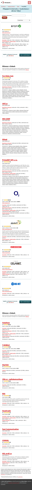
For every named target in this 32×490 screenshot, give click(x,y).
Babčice (10, 90)
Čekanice (18, 91)
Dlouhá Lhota (14, 147)
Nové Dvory (18, 129)
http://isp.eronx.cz (6, 32)
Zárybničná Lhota (16, 133)
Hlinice (18, 95)
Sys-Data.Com (7, 76)
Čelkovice (23, 91)
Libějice (11, 151)
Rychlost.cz (3, 6)
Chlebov (10, 97)
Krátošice (7, 151)
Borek (25, 90)
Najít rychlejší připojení (25, 55)
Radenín (11, 131)
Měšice (17, 110)
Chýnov (9, 128)
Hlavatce (10, 95)
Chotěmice (10, 181)
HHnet (4, 139)
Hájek (26, 93)
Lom (15, 151)
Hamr (6, 95)
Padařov (4, 154)
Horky (21, 95)
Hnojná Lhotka (10, 148)
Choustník (4, 128)
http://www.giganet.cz (7, 229)
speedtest (3, 474)
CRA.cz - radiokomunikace (12, 379)
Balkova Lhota (16, 90)
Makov (17, 151)
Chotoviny (26, 127)
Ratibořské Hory (17, 131)
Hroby (20, 96)
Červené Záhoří (18, 178)
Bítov (21, 146)
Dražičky (12, 93)
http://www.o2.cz (6, 203)
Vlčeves (27, 69)
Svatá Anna (24, 111)
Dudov (22, 93)
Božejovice (4, 91)
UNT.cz (5, 104)
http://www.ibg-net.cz (7, 291)
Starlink (5, 365)
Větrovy (7, 113)
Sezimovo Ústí (18, 111)
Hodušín (11, 180)
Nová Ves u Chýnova (11, 129)
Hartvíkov (4, 127)
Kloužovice (18, 128)
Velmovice (4, 133)
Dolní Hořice (26, 125)
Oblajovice (24, 129)
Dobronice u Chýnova (7, 92)
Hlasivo (4, 180)
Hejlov (27, 179)
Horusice (16, 96)
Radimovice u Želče (10, 111)
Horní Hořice (26, 95)
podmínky (20, 476)
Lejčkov (23, 128)
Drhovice (17, 93)
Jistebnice (13, 150)
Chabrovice (4, 97)
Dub (20, 93)
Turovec (24, 132)
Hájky (3, 95)
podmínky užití (16, 483)
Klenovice (21, 183)
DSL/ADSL (4, 40)
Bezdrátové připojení (6, 86)
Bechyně (17, 176)
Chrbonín (25, 181)
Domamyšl (19, 92)
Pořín (3, 131)
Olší (26, 152)
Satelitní (4, 44)
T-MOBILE (6, 345)
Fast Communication (10, 429)
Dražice (8, 93)
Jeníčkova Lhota (10, 183)
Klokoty (21, 150)
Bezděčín (22, 90)
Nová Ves (4, 129)
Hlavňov (14, 95)
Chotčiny (21, 127)
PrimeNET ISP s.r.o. (9, 160)
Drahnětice (25, 92)
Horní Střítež (5, 96)
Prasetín (7, 131)
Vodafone (6, 323)
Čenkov (27, 91)
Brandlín (9, 91)
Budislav (14, 91)
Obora (23, 152)
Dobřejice (14, 92)
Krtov (14, 184)
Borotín (21, 176)
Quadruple (6, 411)
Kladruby (13, 128)
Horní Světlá (11, 96)
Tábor (18, 6)
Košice (25, 150)
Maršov (25, 151)
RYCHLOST (7, 2)
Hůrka (23, 96)
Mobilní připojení (6, 45)
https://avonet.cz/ (6, 252)
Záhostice (9, 133)
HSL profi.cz (7, 453)
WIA (3, 394)
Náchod (21, 110)
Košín (3, 151)
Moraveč (11, 152)
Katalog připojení (11, 6)
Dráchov (4, 93)
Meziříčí (7, 152)
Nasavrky (20, 152)
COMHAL (5, 440)
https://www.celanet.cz (7, 269)
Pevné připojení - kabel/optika (9, 41)
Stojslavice (11, 132)
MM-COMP (6, 119)
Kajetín (17, 150)
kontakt (10, 483)
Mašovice (27, 128)
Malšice (21, 151)
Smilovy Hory (5, 132)
